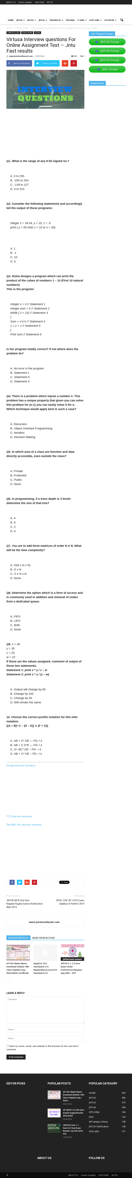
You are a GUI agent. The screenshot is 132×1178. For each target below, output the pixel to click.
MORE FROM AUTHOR (43, 938)
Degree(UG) (55, 20)
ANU (91, 1116)
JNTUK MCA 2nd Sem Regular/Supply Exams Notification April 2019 (24, 904)
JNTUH (30, 20)
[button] (122, 20)
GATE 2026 (39, 2)
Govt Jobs (94, 20)
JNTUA (42, 20)
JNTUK (19, 20)
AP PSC (50, 2)
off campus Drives (98, 1121)
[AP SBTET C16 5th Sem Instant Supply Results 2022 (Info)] (54, 1113)
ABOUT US (10, 2)
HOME (11, 20)
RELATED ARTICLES (18, 938)
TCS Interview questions (19, 816)
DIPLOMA (94, 1112)
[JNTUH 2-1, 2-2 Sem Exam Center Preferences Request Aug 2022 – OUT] (72, 953)
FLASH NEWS (27, 33)
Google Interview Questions (21, 765)
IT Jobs (80, 20)
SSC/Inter (109, 20)
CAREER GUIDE (13, 33)
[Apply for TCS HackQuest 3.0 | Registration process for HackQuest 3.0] (45, 953)
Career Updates (25, 2)
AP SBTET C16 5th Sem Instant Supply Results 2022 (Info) (73, 1113)
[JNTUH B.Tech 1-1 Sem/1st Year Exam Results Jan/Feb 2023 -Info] (54, 1128)
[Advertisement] (45, 135)
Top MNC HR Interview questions (24, 824)
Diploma (70, 20)
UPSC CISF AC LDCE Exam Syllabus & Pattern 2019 (70, 902)
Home (9, 28)
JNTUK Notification (99, 1126)
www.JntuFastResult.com (21, 56)
